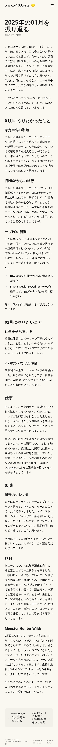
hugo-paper (50, 741)
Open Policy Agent (24, 462)
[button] (33, 5)
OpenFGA (11, 467)
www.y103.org (17, 5)
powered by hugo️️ (37, 741)
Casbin (44, 462)
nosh (32, 46)
